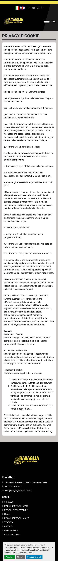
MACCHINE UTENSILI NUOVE (16, 518)
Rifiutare (20, 557)
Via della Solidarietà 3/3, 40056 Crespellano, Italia (26, 482)
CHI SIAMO (9, 502)
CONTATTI (8, 526)
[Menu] (47, 21)
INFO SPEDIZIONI (11, 530)
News (6, 514)
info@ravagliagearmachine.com (18, 490)
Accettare (9, 557)
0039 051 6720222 (13, 486)
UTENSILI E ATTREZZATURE (16, 510)
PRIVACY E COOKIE (12, 534)
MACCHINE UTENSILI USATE (16, 506)
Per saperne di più (34, 557)
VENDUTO (8, 522)
